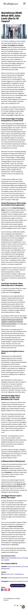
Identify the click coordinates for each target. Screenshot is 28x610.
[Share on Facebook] (2, 590)
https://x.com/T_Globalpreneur (14, 574)
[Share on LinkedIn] (9, 590)
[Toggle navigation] (24, 3)
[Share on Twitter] (5, 590)
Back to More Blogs (17, 586)
